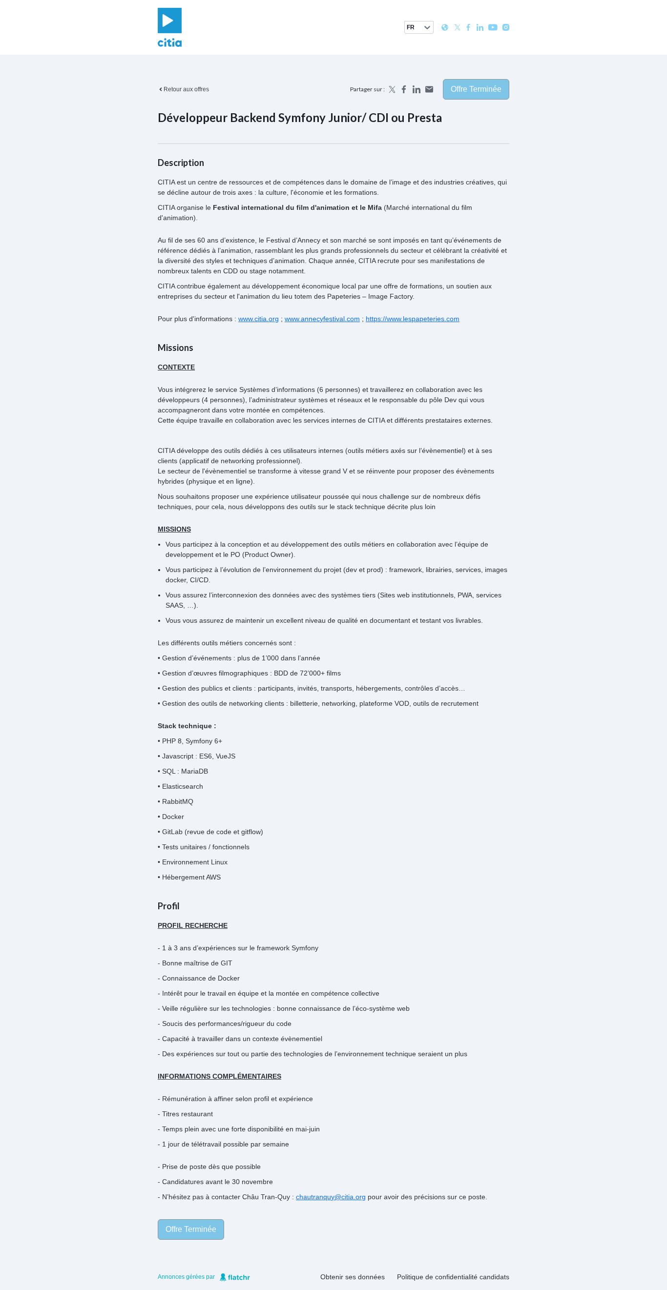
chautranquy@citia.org (331, 1197)
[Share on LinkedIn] (416, 89)
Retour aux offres (186, 89)
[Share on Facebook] (404, 89)
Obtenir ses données (352, 1277)
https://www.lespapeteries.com (412, 319)
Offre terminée (476, 89)
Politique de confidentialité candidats (453, 1277)
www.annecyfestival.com (322, 319)
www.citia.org (258, 319)
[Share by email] (429, 89)
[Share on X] (391, 89)
